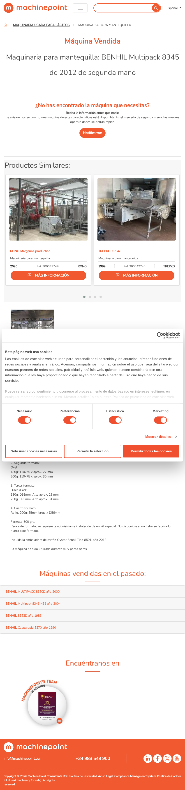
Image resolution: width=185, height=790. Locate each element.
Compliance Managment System (135, 776)
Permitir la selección (92, 451)
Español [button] (172, 8)
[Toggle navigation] (80, 7)
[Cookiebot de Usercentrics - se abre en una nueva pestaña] (160, 335)
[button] (84, 297)
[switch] (69, 420)
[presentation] (90, 291)
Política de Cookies (169, 776)
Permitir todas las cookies (151, 451)
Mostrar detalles (158, 437)
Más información (52, 275)
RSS (65, 776)
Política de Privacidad (83, 776)
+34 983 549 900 (93, 758)
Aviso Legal (105, 776)
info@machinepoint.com (23, 758)
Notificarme (92, 132)
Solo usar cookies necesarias (34, 451)
